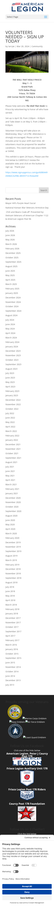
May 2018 (10, 595)
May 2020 (10, 524)
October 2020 (11, 506)
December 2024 (13, 297)
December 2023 (13, 351)
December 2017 (13, 618)
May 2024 (10, 328)
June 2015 (10, 662)
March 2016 (11, 644)
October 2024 (11, 306)
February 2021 (12, 489)
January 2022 (11, 440)
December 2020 (13, 498)
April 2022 (10, 426)
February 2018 (12, 609)
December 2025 (13, 253)
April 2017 (10, 635)
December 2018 (13, 569)
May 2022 (10, 422)
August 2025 (11, 266)
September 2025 (13, 261)
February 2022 (12, 435)
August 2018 (11, 582)
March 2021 (11, 484)
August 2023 (11, 368)
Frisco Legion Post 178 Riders (27, 789)
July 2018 (9, 587)
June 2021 (10, 471)
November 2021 (13, 449)
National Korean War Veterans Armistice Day (27, 207)
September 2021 (13, 457)
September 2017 (13, 631)
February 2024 (12, 342)
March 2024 (11, 337)
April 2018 (10, 600)
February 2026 (12, 248)
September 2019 (13, 551)
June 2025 (10, 270)
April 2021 (10, 480)
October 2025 (11, 257)
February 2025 (12, 288)
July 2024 (9, 319)
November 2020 (13, 502)
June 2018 (10, 591)
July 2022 (9, 413)
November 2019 (13, 546)
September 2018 (13, 578)
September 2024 (13, 310)
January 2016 (11, 649)
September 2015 (13, 658)
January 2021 (11, 493)
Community (37, 46)
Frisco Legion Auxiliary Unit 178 (27, 768)
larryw (11, 46)
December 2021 (13, 444)
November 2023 (13, 355)
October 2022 (11, 408)
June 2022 (10, 417)
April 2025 (10, 279)
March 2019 (11, 560)
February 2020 (12, 538)
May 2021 (10, 475)
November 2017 (13, 622)
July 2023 (9, 373)
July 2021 (9, 466)
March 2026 (11, 244)
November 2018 (13, 573)
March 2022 (11, 431)
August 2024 (11, 315)
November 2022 (13, 404)
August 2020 (11, 515)
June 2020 (10, 520)
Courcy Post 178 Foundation (27, 803)
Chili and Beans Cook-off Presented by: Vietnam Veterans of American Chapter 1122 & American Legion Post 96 (26, 215)
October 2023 (11, 359)
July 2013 (9, 684)
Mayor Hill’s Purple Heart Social (20, 203)
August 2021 (11, 462)
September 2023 (13, 364)
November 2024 (13, 302)
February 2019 (12, 564)
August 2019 (11, 555)
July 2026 (9, 230)
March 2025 (11, 284)
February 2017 (12, 640)
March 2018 (11, 604)
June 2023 (10, 377)
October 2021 (11, 453)
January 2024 (11, 346)
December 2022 (13, 400)
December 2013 (13, 680)
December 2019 (13, 542)
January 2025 (11, 293)
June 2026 (10, 235)
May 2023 (10, 382)
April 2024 (10, 333)
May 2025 (10, 275)
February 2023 (12, 391)
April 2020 (10, 529)
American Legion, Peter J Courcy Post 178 (27, 755)
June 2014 (10, 676)
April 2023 (10, 386)
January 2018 (11, 613)
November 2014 (13, 667)
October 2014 (11, 671)
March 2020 (11, 533)
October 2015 (11, 653)
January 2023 (11, 395)
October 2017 (11, 627)
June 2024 (10, 324)
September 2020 (13, 511)
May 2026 (10, 239)
